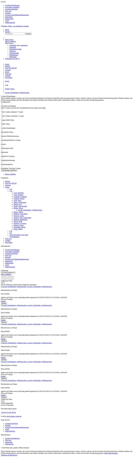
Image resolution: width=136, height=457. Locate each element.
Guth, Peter (17, 200)
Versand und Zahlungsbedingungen (17, 15)
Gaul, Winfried (19, 193)
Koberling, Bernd (19, 227)
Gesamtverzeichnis (11, 9)
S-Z (10, 233)
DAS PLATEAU (11, 183)
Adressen (12, 51)
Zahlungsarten (14, 53)
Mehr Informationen (111, 453)
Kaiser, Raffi (18, 221)
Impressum (8, 17)
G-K (10, 191)
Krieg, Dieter (18, 229)
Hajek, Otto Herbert (20, 206)
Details (3, 301)
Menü (7, 30)
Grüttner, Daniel (19, 198)
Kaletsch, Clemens (20, 223)
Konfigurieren (12, 455)
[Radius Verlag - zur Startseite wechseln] (15, 26)
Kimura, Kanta (19, 225)
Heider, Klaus (18, 208)
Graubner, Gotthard (20, 197)
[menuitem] (70, 5)
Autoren (8, 185)
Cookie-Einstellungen (12, 5)
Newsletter (8, 242)
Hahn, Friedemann (20, 202)
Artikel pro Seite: (6, 281)
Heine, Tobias (18, 212)
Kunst (7, 187)
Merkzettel (12, 57)
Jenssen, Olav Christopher (22, 218)
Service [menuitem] (15, 12)
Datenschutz (9, 19)
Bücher (7, 181)
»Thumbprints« (14, 237)
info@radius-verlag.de (13, 416)
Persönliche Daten (15, 49)
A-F (10, 189)
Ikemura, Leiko (19, 216)
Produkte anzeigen (7, 276)
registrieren (24, 45)
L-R (10, 231)
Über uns (8, 11)
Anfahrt (7, 240)
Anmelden (13, 45)
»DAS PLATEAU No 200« (18, 235)
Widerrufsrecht (10, 22)
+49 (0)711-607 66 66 (8, 412)
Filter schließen (6, 274)
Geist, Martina (18, 195)
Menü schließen (10, 41)
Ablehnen (4, 455)
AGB (7, 21)
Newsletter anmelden (12, 7)
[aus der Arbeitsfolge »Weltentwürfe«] (14, 287)
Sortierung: (4, 270)
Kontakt (8, 13)
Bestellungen (13, 55)
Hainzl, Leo (18, 204)
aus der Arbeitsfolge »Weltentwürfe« (30, 210)
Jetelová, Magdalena (20, 219)
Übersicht (12, 47)
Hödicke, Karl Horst (20, 214)
